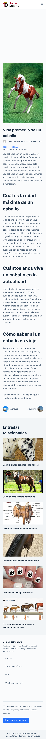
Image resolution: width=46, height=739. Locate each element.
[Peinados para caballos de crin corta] (23, 545)
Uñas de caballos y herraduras (18, 592)
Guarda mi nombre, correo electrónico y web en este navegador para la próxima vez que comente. (22, 709)
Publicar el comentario (15, 720)
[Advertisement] (23, 33)
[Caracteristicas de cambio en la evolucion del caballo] (23, 609)
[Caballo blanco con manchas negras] (23, 449)
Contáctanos (12, 736)
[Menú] (42, 4)
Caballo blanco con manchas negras (21, 465)
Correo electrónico (14, 666)
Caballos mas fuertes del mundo (19, 496)
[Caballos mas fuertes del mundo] (23, 481)
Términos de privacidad (29, 736)
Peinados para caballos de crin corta (21, 560)
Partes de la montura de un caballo (20, 528)
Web (7, 674)
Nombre (9, 658)
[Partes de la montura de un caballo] (23, 513)
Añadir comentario (14, 683)
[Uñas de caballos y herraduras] (23, 577)
